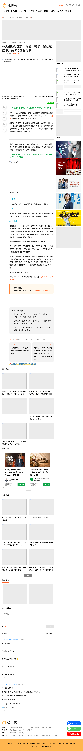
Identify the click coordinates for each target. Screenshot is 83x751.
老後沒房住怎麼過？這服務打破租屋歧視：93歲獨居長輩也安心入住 (72, 99)
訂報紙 (59, 743)
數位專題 (59, 11)
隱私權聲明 (45, 743)
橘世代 (4, 42)
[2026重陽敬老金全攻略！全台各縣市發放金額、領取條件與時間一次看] (59, 70)
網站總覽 (73, 743)
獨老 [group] (32, 17)
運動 (12, 339)
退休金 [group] (12, 17)
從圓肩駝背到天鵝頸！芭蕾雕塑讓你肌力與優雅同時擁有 (14, 568)
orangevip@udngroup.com (18, 727)
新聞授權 (25, 743)
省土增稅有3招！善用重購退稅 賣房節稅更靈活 (40, 417)
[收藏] (4, 124)
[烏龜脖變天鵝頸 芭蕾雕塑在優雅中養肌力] (41, 532)
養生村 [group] (5, 17)
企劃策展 (68, 11)
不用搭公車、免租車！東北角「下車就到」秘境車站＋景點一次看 (72, 75)
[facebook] (66, 5)
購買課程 (61, 5)
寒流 (44, 339)
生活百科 (30, 11)
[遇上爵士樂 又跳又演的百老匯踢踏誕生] (14, 507)
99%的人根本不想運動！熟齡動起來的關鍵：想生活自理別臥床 (41, 568)
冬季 (32, 339)
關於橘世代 (13, 730)
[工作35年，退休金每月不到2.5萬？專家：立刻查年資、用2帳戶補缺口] (59, 105)
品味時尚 (38, 11)
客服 (19, 743)
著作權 (38, 743)
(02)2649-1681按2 (34, 727)
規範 (3, 626)
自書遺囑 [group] (19, 17)
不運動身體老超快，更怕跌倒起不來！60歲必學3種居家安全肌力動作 (14, 543)
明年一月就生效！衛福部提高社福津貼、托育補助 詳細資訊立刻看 (41, 392)
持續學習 (14, 11)
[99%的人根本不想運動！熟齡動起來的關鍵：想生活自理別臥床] (41, 557)
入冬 (38, 339)
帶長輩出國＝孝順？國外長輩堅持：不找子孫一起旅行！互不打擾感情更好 (14, 392)
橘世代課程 (13, 733)
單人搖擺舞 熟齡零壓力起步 (39, 517)
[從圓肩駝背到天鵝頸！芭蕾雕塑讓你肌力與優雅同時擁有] (14, 557)
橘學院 (52, 11)
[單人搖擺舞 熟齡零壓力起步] (41, 507)
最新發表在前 (48, 633)
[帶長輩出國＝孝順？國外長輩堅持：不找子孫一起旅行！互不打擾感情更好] (14, 381)
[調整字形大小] (4, 130)
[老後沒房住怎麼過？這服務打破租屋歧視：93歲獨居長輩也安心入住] (59, 99)
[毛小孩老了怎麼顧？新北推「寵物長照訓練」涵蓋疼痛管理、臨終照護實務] (59, 93)
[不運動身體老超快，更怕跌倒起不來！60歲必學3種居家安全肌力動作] (14, 532)
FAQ (16, 743)
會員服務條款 (46, 735)
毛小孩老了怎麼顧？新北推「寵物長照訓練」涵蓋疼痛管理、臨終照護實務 (72, 93)
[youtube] (73, 5)
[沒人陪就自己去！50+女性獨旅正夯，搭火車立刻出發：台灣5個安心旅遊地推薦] (59, 81)
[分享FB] (4, 107)
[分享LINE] (4, 113)
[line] (69, 5)
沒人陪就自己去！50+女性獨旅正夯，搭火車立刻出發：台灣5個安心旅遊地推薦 (72, 81)
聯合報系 (52, 743)
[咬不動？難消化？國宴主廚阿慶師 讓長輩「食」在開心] (14, 431)
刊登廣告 (10, 743)
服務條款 (32, 743)
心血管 (19, 339)
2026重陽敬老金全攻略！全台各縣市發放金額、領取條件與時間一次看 (72, 69)
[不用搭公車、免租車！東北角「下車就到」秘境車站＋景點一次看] (59, 76)
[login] (76, 5)
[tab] (26, 490)
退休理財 (6, 11)
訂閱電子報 (28, 735)
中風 (26, 339)
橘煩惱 (46, 11)
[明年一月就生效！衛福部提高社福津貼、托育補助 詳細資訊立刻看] (41, 381)
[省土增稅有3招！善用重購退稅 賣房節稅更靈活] (41, 406)
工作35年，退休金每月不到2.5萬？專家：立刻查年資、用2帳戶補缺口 (72, 105)
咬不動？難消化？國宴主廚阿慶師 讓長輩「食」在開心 (14, 442)
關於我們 (65, 743)
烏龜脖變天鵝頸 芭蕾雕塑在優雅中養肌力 (41, 543)
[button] (79, 5)
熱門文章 (59, 63)
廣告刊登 (21, 730)
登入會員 (20, 735)
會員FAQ (21, 733)
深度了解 (9, 485)
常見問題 (36, 735)
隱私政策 (54, 735)
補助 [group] (26, 17)
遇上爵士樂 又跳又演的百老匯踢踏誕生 (14, 518)
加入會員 (12, 735)
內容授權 (29, 730)
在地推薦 (22, 11)
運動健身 (22, 42)
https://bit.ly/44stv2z (43, 290)
